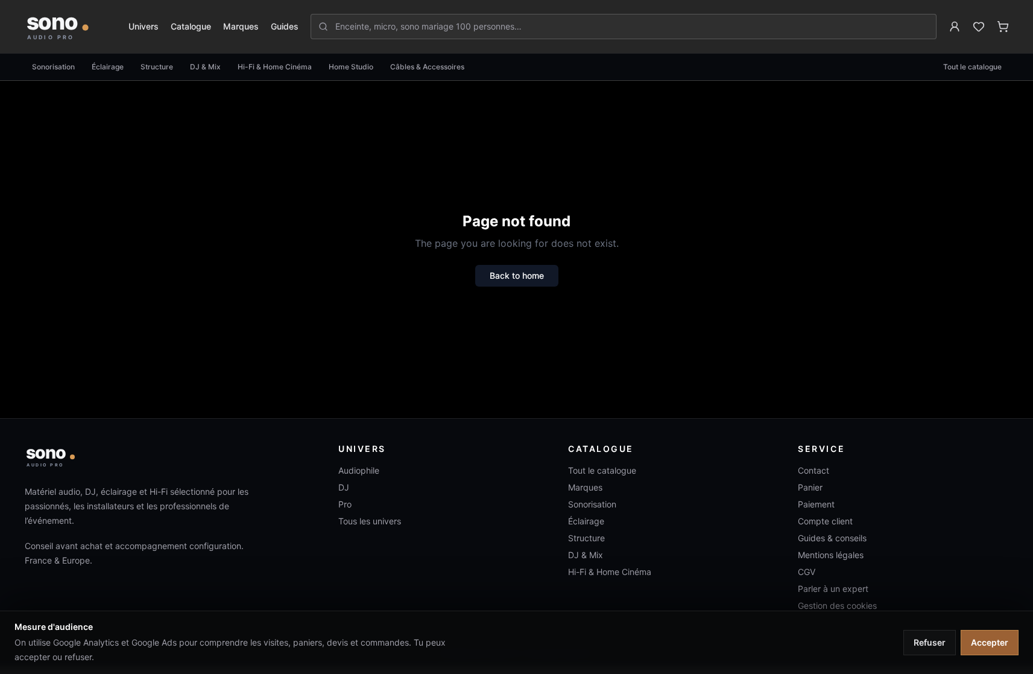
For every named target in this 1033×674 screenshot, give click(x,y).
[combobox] (630, 27)
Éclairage (108, 66)
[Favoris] (979, 27)
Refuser (930, 642)
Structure (157, 66)
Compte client (825, 521)
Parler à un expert (833, 588)
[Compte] (955, 27)
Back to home (517, 275)
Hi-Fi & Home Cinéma (275, 66)
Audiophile (358, 470)
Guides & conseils (832, 538)
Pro (345, 504)
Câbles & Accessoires (427, 66)
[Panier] (1003, 27)
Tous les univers (369, 521)
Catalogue (191, 26)
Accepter (989, 642)
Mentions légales (831, 555)
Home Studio (351, 66)
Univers (143, 26)
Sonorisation (53, 66)
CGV (806, 572)
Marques (241, 26)
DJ (343, 487)
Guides (285, 26)
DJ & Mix (205, 66)
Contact (813, 470)
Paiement (816, 504)
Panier (810, 487)
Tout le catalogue (972, 66)
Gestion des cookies (837, 605)
